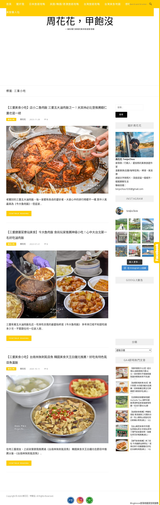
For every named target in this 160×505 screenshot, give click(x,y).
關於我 (20, 4)
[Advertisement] (80, 62)
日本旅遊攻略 (37, 4)
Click (157, 252)
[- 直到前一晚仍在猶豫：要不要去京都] (134, 237)
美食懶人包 (13, 12)
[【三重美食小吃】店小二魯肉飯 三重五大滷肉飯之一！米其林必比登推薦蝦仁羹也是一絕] (57, 159)
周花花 (23, 119)
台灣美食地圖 (113, 4)
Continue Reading (19, 213)
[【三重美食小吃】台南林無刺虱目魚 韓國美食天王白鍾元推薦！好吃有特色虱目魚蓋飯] (57, 409)
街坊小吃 (11, 119)
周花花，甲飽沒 (80, 21)
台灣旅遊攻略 (92, 4)
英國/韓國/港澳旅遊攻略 (64, 4)
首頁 (9, 4)
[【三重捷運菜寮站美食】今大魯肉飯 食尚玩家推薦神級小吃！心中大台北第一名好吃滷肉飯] (57, 284)
